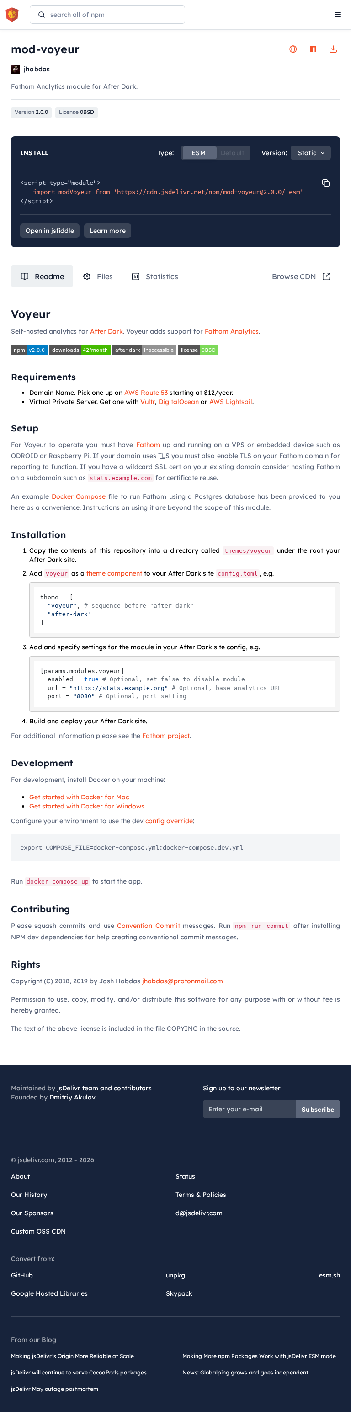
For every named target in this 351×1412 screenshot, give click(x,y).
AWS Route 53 (146, 392)
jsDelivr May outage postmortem (54, 1388)
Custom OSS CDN (38, 1231)
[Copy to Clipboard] (326, 183)
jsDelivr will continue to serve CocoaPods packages (79, 1372)
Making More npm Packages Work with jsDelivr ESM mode (259, 1356)
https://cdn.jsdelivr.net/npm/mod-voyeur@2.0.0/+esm (208, 192)
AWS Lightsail (230, 402)
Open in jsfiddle (50, 230)
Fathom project (166, 736)
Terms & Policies (201, 1195)
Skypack (179, 1293)
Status (185, 1176)
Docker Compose (79, 496)
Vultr (147, 402)
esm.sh (329, 1275)
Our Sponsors (32, 1213)
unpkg (175, 1275)
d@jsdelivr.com (199, 1213)
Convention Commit (148, 926)
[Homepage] (293, 49)
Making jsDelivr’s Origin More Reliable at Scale (72, 1356)
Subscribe (318, 1109)
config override (169, 821)
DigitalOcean (179, 402)
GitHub (22, 1275)
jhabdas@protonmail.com (182, 981)
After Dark (106, 331)
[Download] (333, 49)
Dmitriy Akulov (72, 1097)
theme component (114, 573)
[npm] (313, 49)
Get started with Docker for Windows (86, 806)
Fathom (148, 445)
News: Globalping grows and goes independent (245, 1372)
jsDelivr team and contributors (104, 1088)
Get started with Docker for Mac (79, 797)
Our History (29, 1195)
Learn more (108, 230)
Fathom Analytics (232, 331)
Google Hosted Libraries (49, 1293)
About (20, 1176)
